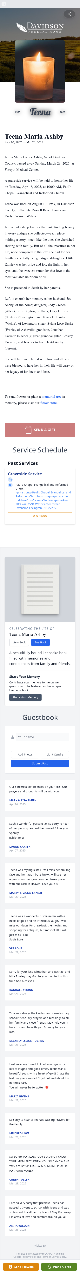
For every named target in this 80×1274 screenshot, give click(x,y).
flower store (48, 402)
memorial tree (51, 396)
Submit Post (40, 763)
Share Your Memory (25, 697)
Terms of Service (51, 1256)
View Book (19, 642)
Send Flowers (40, 515)
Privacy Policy (29, 1256)
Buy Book (40, 642)
